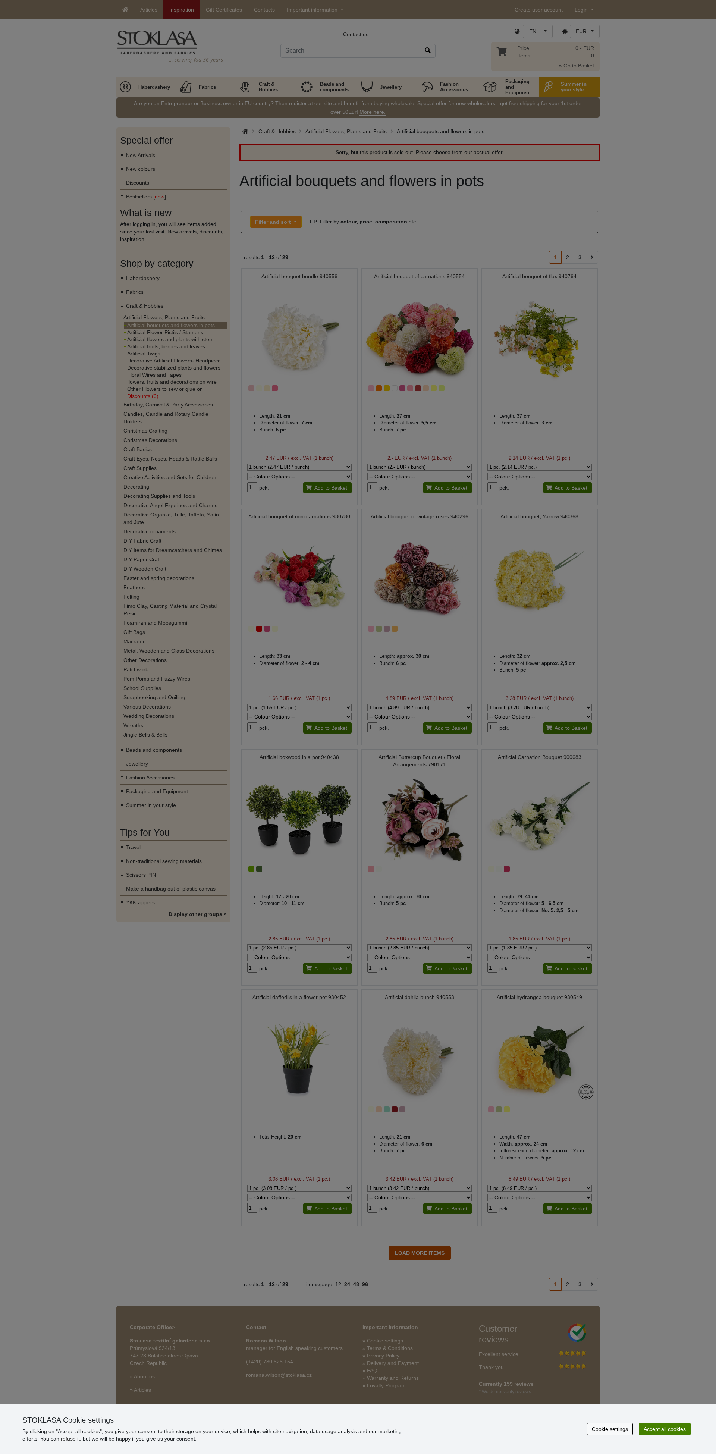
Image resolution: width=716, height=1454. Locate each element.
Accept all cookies (665, 1429)
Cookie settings (610, 1429)
